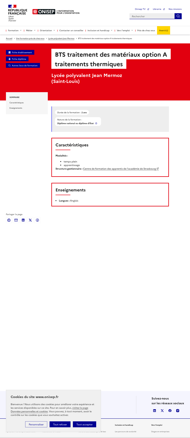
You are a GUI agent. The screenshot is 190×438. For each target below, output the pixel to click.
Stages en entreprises (160, 431)
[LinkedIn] (23, 220)
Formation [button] (13, 30)
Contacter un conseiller (71, 30)
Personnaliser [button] (36, 424)
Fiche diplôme (19, 58)
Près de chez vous (146, 30)
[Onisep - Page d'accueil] (44, 11)
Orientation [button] (46, 30)
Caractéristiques (17, 102)
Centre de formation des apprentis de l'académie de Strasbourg (119, 168)
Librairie (157, 8)
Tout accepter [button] (84, 424)
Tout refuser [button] (60, 424)
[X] (30, 220)
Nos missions (175, 8)
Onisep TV (140, 8)
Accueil (9, 38)
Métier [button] (29, 30)
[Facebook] (37, 220)
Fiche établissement (22, 52)
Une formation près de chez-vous (30, 38)
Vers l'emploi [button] (123, 30)
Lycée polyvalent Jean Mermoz (61, 38)
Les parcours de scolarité (125, 431)
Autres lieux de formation (25, 65)
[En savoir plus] (96, 123)
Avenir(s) (163, 30)
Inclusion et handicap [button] (98, 30)
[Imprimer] (9, 220)
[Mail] (16, 220)
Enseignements (16, 108)
